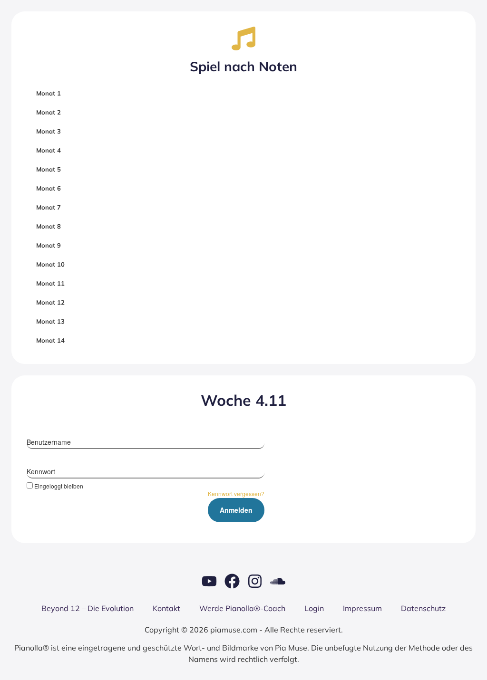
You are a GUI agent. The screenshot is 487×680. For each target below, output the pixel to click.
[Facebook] (232, 581)
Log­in (314, 608)
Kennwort (41, 471)
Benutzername (49, 442)
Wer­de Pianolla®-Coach (242, 608)
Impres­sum (362, 608)
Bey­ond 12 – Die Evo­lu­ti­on (87, 608)
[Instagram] (255, 581)
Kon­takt (166, 608)
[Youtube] (209, 581)
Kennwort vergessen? (236, 493)
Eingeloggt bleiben (58, 485)
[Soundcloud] (277, 581)
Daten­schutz (423, 608)
